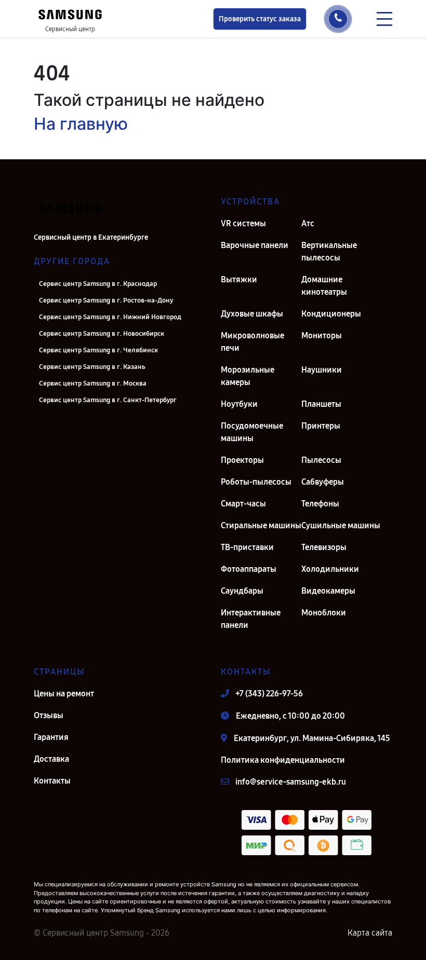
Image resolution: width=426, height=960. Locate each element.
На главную (81, 124)
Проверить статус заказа (260, 19)
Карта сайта (370, 933)
